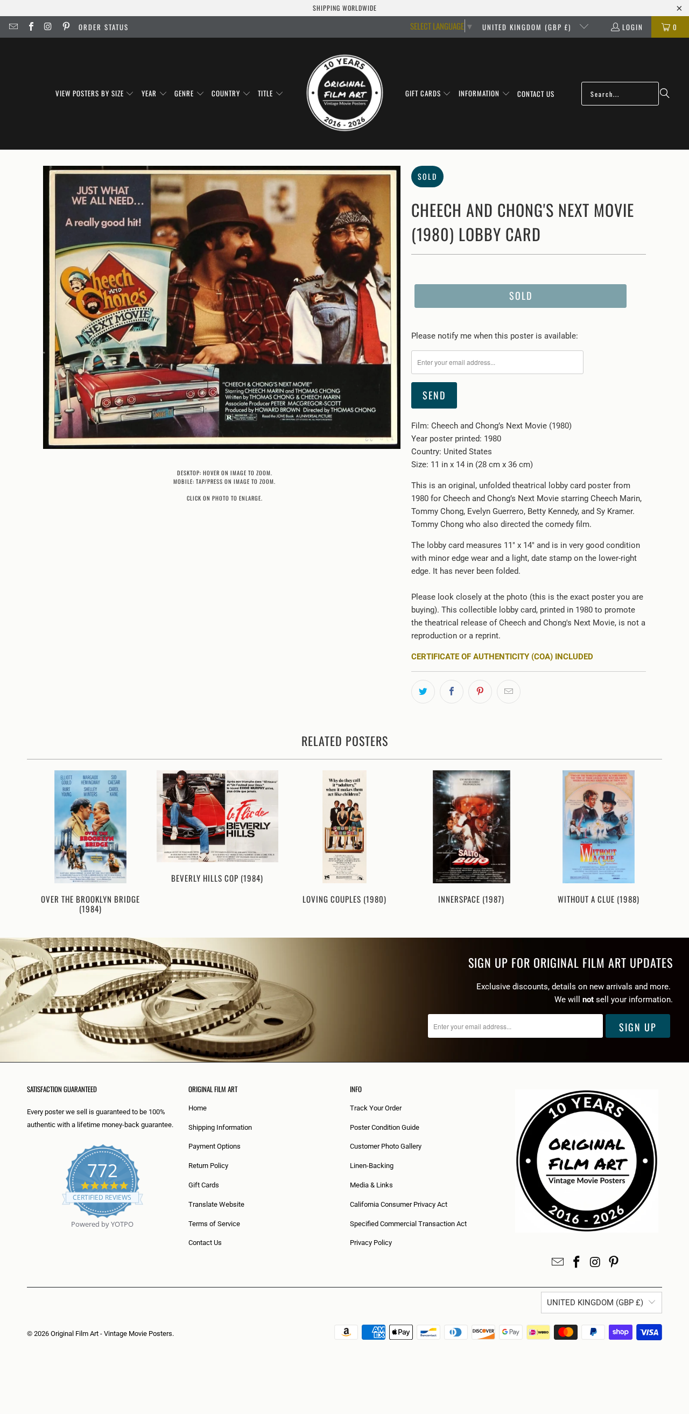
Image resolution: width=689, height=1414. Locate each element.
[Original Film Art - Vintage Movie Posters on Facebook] (30, 27)
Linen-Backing (371, 1166)
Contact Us (205, 1243)
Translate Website (216, 1204)
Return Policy (208, 1166)
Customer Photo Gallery (385, 1146)
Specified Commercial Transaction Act (408, 1224)
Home (197, 1108)
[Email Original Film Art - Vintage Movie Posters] (13, 27)
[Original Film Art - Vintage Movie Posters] (345, 93)
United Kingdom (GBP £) (528, 27)
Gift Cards (203, 1185)
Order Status (104, 27)
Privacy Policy (371, 1243)
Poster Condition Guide (384, 1127)
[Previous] (42, 843)
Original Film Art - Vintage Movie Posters (111, 1333)
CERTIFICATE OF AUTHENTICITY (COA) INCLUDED (502, 657)
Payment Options (214, 1146)
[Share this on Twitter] (423, 692)
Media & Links (371, 1185)
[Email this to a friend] (509, 692)
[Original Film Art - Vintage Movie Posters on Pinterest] (65, 27)
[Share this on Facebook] (451, 692)
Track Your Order (376, 1108)
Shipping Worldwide (345, 7)
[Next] (647, 843)
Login (632, 27)
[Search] (664, 93)
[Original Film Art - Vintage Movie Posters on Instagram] (48, 27)
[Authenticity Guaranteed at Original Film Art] (28, 1237)
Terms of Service (214, 1224)
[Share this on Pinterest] (480, 692)
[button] (95, 93)
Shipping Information (220, 1127)
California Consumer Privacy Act (398, 1204)
